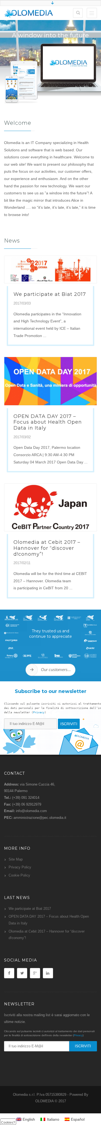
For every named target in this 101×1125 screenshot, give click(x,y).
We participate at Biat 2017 (49, 294)
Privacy (38, 712)
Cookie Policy (19, 875)
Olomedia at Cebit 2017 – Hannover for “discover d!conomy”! (46, 548)
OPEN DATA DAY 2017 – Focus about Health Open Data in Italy (47, 422)
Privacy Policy (20, 867)
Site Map (16, 859)
